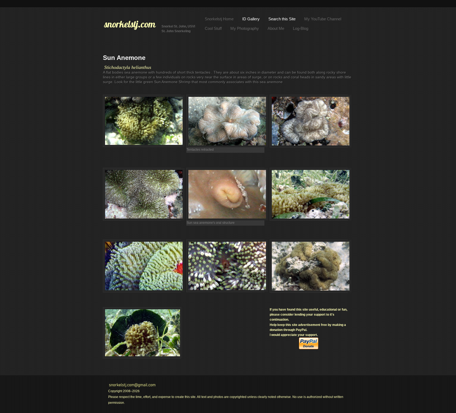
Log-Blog (300, 28)
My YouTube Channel (322, 19)
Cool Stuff (213, 28)
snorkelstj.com (129, 24)
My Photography (244, 28)
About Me (276, 28)
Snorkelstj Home (219, 19)
